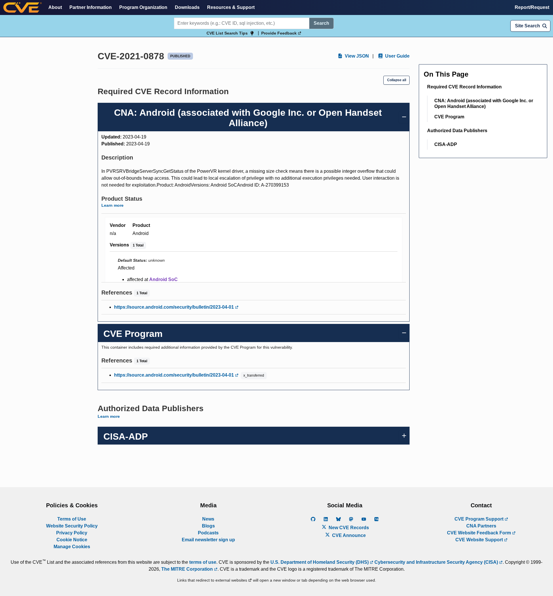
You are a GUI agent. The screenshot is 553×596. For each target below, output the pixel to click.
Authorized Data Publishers (457, 130)
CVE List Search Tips (227, 33)
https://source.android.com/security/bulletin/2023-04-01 (174, 307)
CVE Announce (348, 535)
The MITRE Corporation (187, 569)
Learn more (112, 205)
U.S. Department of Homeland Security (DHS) (320, 562)
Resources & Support (231, 7)
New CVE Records (348, 527)
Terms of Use (71, 519)
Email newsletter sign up (208, 539)
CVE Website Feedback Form (479, 532)
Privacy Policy (71, 532)
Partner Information (90, 7)
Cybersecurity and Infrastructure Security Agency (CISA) (436, 562)
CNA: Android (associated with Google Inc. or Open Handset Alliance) (483, 103)
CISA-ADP (445, 144)
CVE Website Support (479, 539)
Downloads (187, 7)
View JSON (356, 56)
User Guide (397, 56)
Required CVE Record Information (464, 86)
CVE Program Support (479, 519)
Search (321, 23)
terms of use (202, 562)
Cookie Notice (71, 539)
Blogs (208, 525)
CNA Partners (481, 525)
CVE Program (449, 116)
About (55, 7)
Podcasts (208, 532)
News (208, 519)
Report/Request (532, 7)
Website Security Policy (72, 525)
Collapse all (396, 80)
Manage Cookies (72, 546)
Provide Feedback (279, 33)
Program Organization (143, 7)
